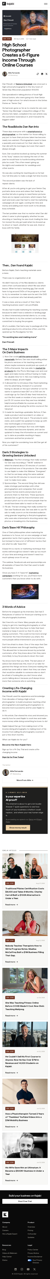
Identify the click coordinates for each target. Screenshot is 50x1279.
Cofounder (32, 1234)
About (4, 1227)
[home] (8, 4)
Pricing (30, 1230)
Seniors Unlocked (24, 84)
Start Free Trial (25, 1201)
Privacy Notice (33, 1253)
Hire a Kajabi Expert (9, 1234)
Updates (31, 1237)
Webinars (9, 460)
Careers (5, 1230)
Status (4, 1260)
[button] (46, 4)
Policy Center (33, 1250)
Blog (4, 1250)
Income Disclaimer (35, 1257)
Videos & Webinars (9, 1253)
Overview (31, 1227)
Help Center (7, 1257)
